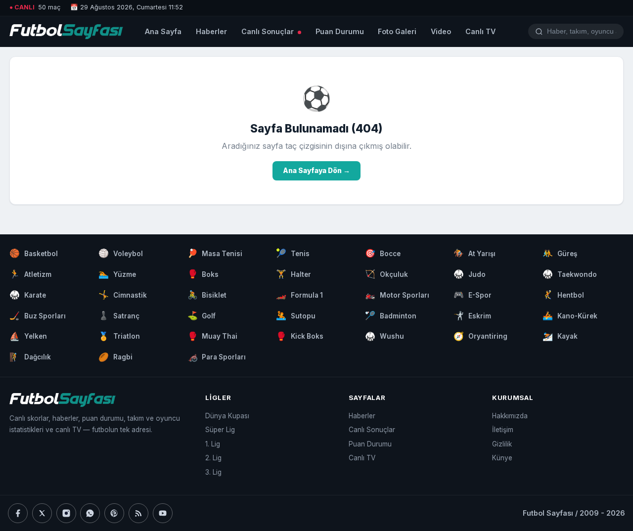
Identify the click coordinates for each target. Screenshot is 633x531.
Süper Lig (220, 430)
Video (441, 31)
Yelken (28, 336)
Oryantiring (480, 336)
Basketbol (33, 253)
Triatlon (119, 336)
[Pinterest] (114, 513)
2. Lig (213, 458)
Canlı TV (480, 31)
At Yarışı (474, 253)
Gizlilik (502, 444)
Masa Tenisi (215, 253)
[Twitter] (42, 513)
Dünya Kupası (227, 416)
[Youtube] (163, 513)
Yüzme (117, 274)
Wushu (384, 336)
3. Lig (213, 472)
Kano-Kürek (570, 315)
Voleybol (120, 253)
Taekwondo (570, 274)
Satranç (118, 315)
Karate (27, 295)
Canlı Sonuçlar (268, 31)
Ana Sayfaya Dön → (316, 171)
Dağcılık (30, 357)
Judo (469, 274)
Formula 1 (299, 295)
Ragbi (115, 357)
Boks (203, 274)
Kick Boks (299, 336)
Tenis (293, 253)
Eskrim (472, 315)
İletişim (502, 430)
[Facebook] (18, 513)
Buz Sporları (37, 315)
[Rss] (138, 513)
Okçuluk (386, 274)
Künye (502, 458)
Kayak (560, 336)
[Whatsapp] (90, 513)
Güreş (560, 253)
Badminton (390, 315)
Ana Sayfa (163, 31)
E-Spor (472, 295)
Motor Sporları (397, 295)
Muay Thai (212, 336)
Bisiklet (207, 295)
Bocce (383, 253)
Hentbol (563, 295)
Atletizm (30, 274)
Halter (293, 274)
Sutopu (296, 315)
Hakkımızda (510, 416)
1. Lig (212, 444)
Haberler (211, 31)
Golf (201, 315)
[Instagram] (66, 513)
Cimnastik (122, 295)
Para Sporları (216, 357)
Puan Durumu (340, 31)
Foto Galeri (397, 31)
